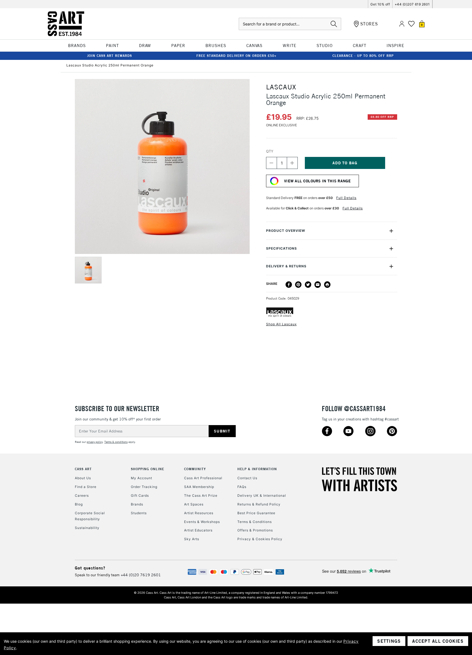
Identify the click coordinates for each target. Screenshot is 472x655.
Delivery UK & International (261, 495)
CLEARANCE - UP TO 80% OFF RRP (363, 55)
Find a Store (85, 487)
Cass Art (83, 469)
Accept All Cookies (438, 641)
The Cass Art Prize (200, 495)
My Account (141, 478)
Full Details (346, 198)
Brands (137, 504)
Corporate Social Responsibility (90, 516)
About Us (83, 478)
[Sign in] (402, 24)
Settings (389, 641)
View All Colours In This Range (317, 181)
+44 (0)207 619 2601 (412, 4)
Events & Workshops (202, 522)
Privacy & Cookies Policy (259, 539)
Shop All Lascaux (281, 324)
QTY (269, 151)
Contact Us (247, 478)
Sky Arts (191, 539)
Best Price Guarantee (256, 513)
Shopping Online (147, 469)
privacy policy (95, 442)
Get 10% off (380, 4)
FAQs (241, 487)
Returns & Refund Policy (259, 504)
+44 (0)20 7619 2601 (141, 574)
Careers (82, 495)
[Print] (327, 284)
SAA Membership (199, 487)
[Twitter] (308, 284)
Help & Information (257, 469)
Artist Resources (198, 513)
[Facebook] (288, 284)
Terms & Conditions (254, 522)
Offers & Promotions (255, 530)
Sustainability (87, 528)
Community (195, 469)
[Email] (317, 284)
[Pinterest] (298, 284)
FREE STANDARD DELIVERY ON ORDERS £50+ (236, 55)
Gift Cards (140, 495)
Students (139, 513)
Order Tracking (144, 487)
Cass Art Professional (203, 478)
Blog (79, 504)
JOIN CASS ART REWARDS (109, 55)
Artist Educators (198, 530)
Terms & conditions (116, 442)
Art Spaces (193, 504)
